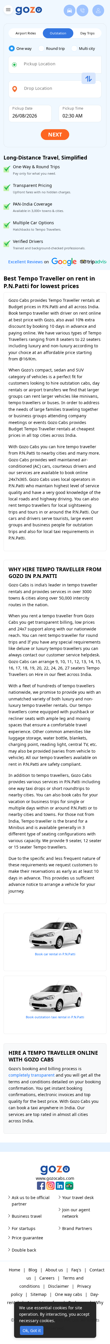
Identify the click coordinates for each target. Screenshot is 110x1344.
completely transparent (32, 1075)
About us (54, 1270)
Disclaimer (58, 1286)
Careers (47, 1278)
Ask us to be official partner (31, 1201)
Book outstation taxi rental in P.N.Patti (55, 1017)
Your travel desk (78, 1197)
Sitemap (39, 1294)
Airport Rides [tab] (26, 33)
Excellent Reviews (25, 261)
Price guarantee (27, 1237)
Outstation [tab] (58, 33)
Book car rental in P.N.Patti (55, 954)
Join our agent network (76, 1213)
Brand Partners (77, 1228)
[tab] (23, 48)
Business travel (27, 1216)
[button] (7, 10)
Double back (24, 1250)
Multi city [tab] (87, 48)
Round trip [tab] (55, 48)
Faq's (76, 1270)
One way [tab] (24, 48)
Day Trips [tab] (87, 33)
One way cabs (68, 1294)
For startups (23, 1228)
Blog (32, 1270)
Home (14, 1270)
